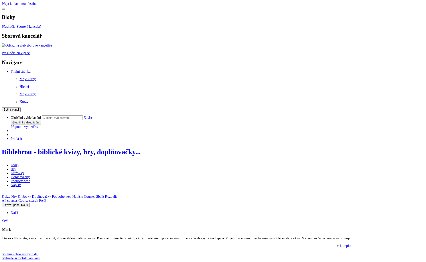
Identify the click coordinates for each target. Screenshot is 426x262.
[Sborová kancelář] (27, 45)
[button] (88, 117)
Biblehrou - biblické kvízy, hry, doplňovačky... (71, 152)
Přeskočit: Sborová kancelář (21, 26)
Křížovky (17, 173)
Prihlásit (16, 139)
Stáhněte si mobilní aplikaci (21, 258)
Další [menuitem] (14, 213)
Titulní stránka (21, 71)
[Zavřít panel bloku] (3, 9)
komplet (345, 246)
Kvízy (15, 165)
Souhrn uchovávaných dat (20, 254)
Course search (28, 200)
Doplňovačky (20, 177)
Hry (13, 169)
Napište (16, 185)
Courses (100, 196)
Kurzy (24, 102)
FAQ (42, 200)
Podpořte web (20, 181)
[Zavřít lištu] (3, 193)
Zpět (5, 220)
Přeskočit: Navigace (16, 53)
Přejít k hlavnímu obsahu (19, 4)
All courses (10, 200)
